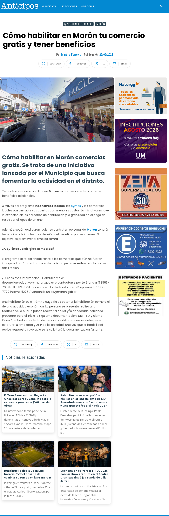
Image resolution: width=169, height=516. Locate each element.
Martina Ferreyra (71, 54)
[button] (161, 6)
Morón (100, 24)
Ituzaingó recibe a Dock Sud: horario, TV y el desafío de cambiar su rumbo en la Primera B (27, 474)
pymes (76, 206)
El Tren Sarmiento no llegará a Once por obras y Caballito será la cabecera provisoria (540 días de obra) (27, 400)
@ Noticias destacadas (78, 24)
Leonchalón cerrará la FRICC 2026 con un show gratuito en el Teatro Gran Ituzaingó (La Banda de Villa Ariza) (84, 476)
